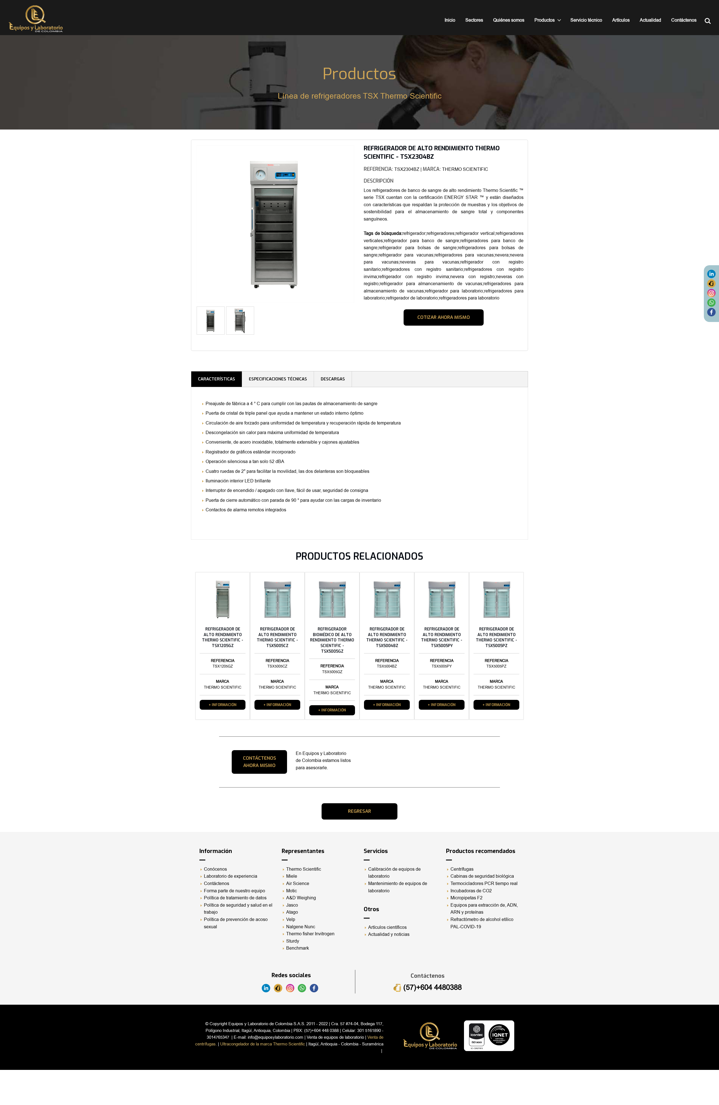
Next (362, 226)
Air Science (297, 884)
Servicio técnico (586, 20)
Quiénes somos (508, 20)
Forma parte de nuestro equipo (234, 891)
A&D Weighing (301, 898)
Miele (291, 876)
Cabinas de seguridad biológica (482, 876)
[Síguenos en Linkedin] (711, 274)
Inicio (450, 20)
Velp (290, 919)
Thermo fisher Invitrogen (310, 934)
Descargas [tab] (333, 379)
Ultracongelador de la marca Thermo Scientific (262, 1044)
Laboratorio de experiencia (230, 876)
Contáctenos (684, 20)
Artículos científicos (387, 927)
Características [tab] (216, 379)
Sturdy (292, 941)
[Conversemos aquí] (711, 302)
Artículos (621, 20)
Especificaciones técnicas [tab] (278, 379)
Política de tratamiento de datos (235, 898)
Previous (188, 226)
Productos (544, 20)
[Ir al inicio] (35, 18)
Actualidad (650, 20)
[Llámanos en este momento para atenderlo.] (711, 283)
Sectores (474, 20)
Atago (292, 912)
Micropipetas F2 (466, 898)
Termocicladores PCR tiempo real (484, 884)
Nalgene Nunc (300, 927)
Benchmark (297, 948)
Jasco (292, 905)
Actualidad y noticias (388, 934)
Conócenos (215, 869)
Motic (291, 891)
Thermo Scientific (303, 869)
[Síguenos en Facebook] (711, 312)
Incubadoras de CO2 (471, 891)
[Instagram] (711, 293)
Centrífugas (462, 869)
